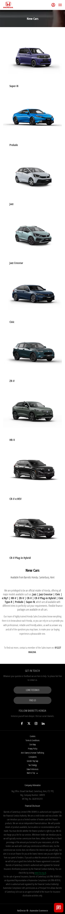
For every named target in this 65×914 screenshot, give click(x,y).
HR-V (12, 440)
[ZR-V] (32, 353)
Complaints (33, 756)
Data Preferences (32, 769)
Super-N (13, 86)
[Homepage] (8, 5)
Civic (11, 322)
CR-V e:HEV (15, 499)
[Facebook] (22, 723)
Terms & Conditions (32, 740)
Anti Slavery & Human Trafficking (32, 752)
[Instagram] (36, 723)
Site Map (32, 744)
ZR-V (12, 381)
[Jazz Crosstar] (32, 235)
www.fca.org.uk (40, 872)
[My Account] (53, 5)
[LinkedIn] (43, 723)
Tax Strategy (32, 765)
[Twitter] (29, 723)
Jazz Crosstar (16, 263)
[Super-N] (32, 58)
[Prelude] (32, 117)
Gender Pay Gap (32, 760)
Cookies (32, 736)
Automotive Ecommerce (39, 910)
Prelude (13, 145)
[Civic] (32, 294)
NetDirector (21, 910)
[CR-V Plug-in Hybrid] (32, 530)
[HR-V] (32, 412)
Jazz (11, 204)
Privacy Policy (32, 748)
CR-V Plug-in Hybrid (20, 558)
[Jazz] (32, 176)
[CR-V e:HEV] (32, 471)
